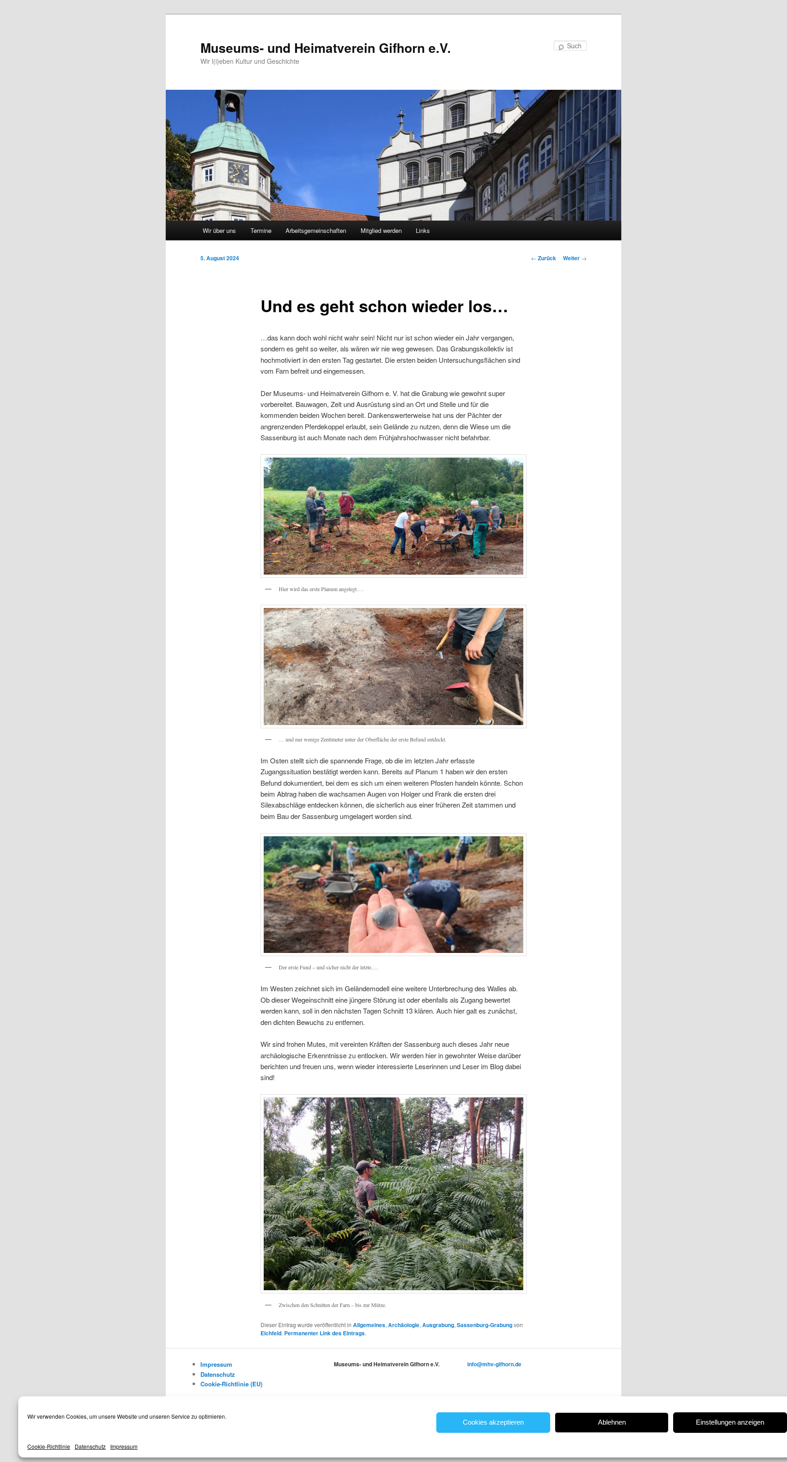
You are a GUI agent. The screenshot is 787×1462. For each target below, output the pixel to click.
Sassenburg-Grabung (484, 1325)
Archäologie (403, 1325)
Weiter (575, 258)
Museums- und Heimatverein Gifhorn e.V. (325, 47)
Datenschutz (90, 1446)
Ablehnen (612, 1422)
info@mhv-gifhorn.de (494, 1364)
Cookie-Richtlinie (48, 1446)
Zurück (543, 258)
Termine (260, 230)
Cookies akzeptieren (493, 1422)
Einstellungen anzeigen (730, 1422)
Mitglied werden (381, 230)
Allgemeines (369, 1325)
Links (423, 230)
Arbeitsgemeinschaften (316, 230)
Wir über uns (219, 230)
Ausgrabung (438, 1325)
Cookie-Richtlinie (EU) (231, 1384)
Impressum (124, 1446)
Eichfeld (271, 1333)
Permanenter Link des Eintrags (324, 1333)
